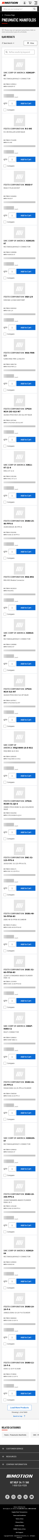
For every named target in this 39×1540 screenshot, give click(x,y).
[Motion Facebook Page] (7, 1497)
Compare (10, 110)
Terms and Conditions (19, 1515)
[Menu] (35, 2)
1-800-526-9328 (19, 1485)
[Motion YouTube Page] (31, 1497)
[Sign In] (24, 2)
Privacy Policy (19, 1522)
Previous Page (10, 15)
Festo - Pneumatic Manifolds (15, 1435)
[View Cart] (30, 3)
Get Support (19, 1532)
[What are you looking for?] (34, 9)
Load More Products (19, 1407)
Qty (5, 103)
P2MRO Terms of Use (19, 1529)
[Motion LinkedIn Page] (19, 1497)
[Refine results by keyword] (6, 52)
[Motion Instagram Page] (13, 1497)
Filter (32, 43)
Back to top (17, 1416)
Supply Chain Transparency (19, 1512)
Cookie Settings (19, 1525)
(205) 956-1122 (23, 1508)
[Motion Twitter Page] (25, 1497)
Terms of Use (19, 1519)
